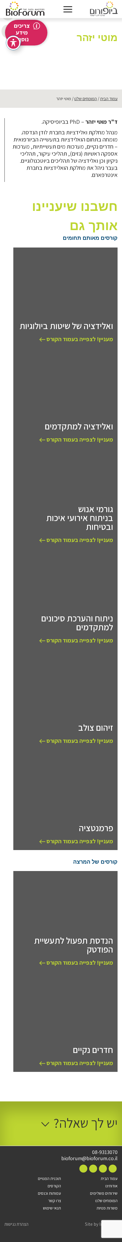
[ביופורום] (104, 9)
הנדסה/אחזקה (85, 45)
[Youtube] (83, 1169)
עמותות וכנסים (49, 1193)
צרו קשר (54, 1200)
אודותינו (111, 1186)
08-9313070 (105, 1152)
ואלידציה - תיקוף (62, 45)
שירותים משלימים (104, 1193)
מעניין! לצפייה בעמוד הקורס (79, 339)
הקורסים (54, 1186)
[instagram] (103, 1169)
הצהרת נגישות (16, 1224)
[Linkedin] (93, 1169)
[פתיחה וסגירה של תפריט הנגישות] (13, 43)
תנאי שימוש (52, 1208)
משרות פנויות (107, 1208)
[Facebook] (113, 1169)
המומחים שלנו (85, 98)
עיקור (101, 51)
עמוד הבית (109, 98)
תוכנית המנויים (49, 1178)
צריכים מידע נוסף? (22, 32)
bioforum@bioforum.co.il (89, 1158)
